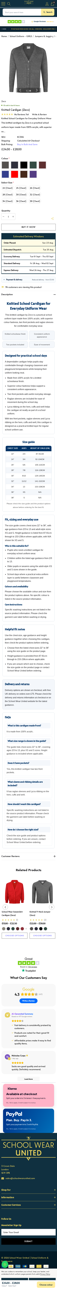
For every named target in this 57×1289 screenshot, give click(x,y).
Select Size (7, 182)
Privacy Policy (45, 1274)
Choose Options (14, 935)
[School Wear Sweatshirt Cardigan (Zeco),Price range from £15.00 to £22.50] (14, 892)
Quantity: (5, 210)
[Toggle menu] (3, 4)
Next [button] (36, 90)
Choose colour (46, 1284)
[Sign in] (47, 4)
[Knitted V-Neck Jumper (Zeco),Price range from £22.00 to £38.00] (42, 892)
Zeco (3, 101)
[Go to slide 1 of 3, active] (24, 944)
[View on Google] (7, 1056)
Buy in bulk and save (27, 144)
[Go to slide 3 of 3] (33, 944)
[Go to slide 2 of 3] (29, 944)
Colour (5, 158)
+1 (26, 928)
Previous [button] (20, 90)
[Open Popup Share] (52, 218)
